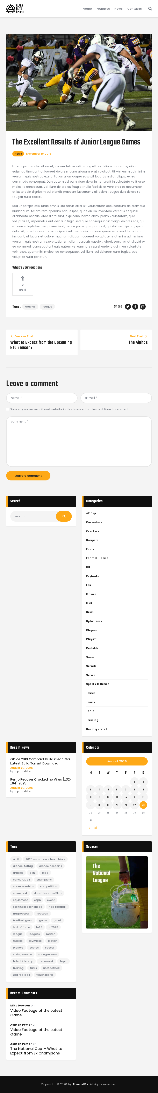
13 (117, 797)
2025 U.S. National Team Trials (45, 859)
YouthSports (44, 975)
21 (126, 805)
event (51, 900)
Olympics (35, 941)
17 (91, 805)
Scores (34, 948)
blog (45, 873)
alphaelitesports (50, 866)
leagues (34, 934)
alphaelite (22, 771)
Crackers (92, 531)
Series (90, 675)
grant (57, 920)
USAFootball (51, 968)
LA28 (39, 927)
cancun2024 (21, 880)
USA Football (21, 975)
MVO (89, 603)
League (47, 307)
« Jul (92, 827)
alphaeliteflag (23, 866)
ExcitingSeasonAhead (27, 907)
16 (143, 797)
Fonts (90, 549)
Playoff (91, 639)
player (52, 941)
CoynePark (20, 893)
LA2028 (53, 927)
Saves (90, 657)
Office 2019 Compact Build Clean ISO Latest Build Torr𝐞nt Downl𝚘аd (40, 761)
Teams (90, 702)
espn (37, 900)
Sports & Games (97, 684)
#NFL (16, 859)
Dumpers (92, 540)
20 (117, 805)
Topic (63, 961)
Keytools (92, 576)
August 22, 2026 (21, 768)
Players (91, 630)
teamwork (46, 961)
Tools (90, 711)
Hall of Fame (21, 927)
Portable (92, 648)
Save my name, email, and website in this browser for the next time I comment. (69, 409)
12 (108, 797)
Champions (44, 880)
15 (135, 797)
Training (92, 720)
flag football (57, 907)
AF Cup (91, 513)
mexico (18, 941)
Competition (48, 886)
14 (126, 797)
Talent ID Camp (23, 961)
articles (30, 307)
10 (91, 797)
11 (99, 797)
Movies (91, 594)
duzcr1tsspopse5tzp (48, 893)
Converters (94, 522)
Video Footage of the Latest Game (36, 1012)
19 (108, 805)
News (18, 154)
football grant (23, 920)
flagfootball (21, 914)
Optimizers (94, 621)
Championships (23, 886)
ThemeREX (80, 1084)
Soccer (49, 948)
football (42, 914)
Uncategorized (96, 729)
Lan (88, 585)
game (43, 920)
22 (134, 805)
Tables (91, 693)
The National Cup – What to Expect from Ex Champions (36, 1050)
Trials (33, 968)
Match (50, 934)
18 (99, 805)
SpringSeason (47, 954)
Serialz (91, 666)
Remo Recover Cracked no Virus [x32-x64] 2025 (40, 781)
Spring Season (22, 954)
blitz (33, 873)
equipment (20, 900)
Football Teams (97, 558)
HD (88, 567)
